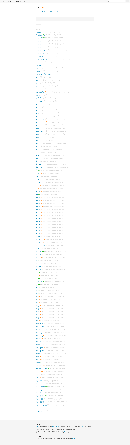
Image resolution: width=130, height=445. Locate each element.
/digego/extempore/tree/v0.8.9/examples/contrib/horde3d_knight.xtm (55, 251)
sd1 (37, 278)
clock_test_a (38, 95)
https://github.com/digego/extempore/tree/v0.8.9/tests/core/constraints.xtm (57, 11)
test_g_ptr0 (38, 338)
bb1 (37, 77)
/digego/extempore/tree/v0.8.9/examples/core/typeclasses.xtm (52, 149)
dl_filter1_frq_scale (40, 119)
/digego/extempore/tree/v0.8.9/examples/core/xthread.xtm (52, 191)
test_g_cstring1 (39, 336)
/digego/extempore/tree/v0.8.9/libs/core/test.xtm (50, 381)
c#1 (37, 82)
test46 (37, 317)
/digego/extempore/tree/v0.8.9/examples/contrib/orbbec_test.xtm (51, 293)
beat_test (38, 80)
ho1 (37, 176)
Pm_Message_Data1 (40, 58)
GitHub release (65, 431)
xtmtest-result (39, 392)
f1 (36, 152)
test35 (37, 306)
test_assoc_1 (39, 324)
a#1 (37, 61)
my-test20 (38, 227)
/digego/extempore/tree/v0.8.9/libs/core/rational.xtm (62, 59)
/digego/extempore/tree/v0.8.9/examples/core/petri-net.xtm (49, 260)
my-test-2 (38, 208)
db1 (37, 106)
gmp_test (38, 169)
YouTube (83, 426)
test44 (37, 314)
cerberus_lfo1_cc (39, 91)
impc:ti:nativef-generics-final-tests (43, 181)
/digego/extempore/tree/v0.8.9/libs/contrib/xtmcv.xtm (52, 100)
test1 (37, 299)
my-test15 (38, 220)
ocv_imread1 (39, 241)
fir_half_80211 (39, 155)
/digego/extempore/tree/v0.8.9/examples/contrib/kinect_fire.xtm (55, 65)
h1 (36, 170)
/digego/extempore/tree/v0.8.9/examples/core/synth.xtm (50, 290)
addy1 (37, 68)
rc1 (36, 271)
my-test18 (38, 224)
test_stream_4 (39, 345)
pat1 (37, 263)
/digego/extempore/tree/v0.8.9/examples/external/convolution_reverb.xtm (54, 143)
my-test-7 (38, 214)
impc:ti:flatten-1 (39, 179)
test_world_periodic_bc (41, 351)
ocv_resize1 (38, 248)
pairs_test (38, 261)
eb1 (37, 146)
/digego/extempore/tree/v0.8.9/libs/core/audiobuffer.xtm (63, 73)
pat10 (37, 264)
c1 (36, 83)
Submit (127, 1)
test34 (37, 303)
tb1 (36, 287)
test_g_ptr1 (38, 339)
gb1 (37, 163)
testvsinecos (38, 363)
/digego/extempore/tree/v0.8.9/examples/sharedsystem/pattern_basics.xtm (52, 170)
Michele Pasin (49, 440)
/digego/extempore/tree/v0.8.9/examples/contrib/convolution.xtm (51, 294)
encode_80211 (39, 148)
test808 (37, 318)
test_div (37, 327)
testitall (37, 356)
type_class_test (39, 365)
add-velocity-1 (39, 67)
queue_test (38, 269)
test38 (37, 311)
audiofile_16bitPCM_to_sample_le (43, 74)
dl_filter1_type (39, 125)
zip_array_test (39, 410)
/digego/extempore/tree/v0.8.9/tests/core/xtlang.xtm (56, 35)
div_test (37, 107)
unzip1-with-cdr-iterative (41, 368)
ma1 (37, 190)
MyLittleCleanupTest (40, 35)
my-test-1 (38, 197)
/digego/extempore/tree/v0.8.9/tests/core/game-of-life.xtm (55, 323)
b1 (36, 76)
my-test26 (38, 230)
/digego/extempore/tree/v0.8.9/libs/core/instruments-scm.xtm (54, 37)
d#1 (37, 103)
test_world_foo (39, 348)
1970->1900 (38, 34)
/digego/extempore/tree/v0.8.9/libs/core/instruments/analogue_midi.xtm (53, 185)
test (37, 288)
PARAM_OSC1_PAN (40, 49)
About (27, 1)
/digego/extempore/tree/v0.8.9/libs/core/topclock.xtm (52, 32)
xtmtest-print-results (40, 386)
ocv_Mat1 (38, 236)
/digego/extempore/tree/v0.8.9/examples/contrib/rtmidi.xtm (49, 291)
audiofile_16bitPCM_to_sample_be (43, 73)
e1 (36, 145)
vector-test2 (38, 369)
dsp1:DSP (38, 140)
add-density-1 (39, 65)
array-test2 (38, 70)
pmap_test (38, 266)
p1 (36, 260)
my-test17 (38, 223)
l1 (36, 184)
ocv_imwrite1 (39, 244)
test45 (37, 315)
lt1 (36, 187)
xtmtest (37, 380)
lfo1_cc (37, 185)
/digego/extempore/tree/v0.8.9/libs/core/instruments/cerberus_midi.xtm (57, 91)
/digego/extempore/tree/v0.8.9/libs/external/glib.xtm (53, 282)
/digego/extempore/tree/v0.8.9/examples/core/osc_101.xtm (51, 68)
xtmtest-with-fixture (40, 404)
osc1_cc (38, 257)
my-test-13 (38, 205)
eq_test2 (38, 149)
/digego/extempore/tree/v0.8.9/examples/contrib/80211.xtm (54, 94)
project (39, 440)
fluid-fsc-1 (38, 158)
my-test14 (38, 218)
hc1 (37, 172)
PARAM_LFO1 (39, 37)
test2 (37, 300)
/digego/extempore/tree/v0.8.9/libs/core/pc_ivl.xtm (49, 61)
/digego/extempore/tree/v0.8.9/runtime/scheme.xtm (51, 157)
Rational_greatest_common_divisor (44, 59)
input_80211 (38, 182)
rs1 (36, 272)
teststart (38, 362)
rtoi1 (37, 273)
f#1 (36, 151)
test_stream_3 (39, 344)
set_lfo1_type (39, 281)
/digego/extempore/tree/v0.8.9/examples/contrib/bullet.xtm (53, 254)
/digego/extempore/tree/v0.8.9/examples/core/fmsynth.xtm (49, 184)
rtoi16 (37, 275)
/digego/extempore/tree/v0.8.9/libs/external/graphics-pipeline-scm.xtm (56, 408)
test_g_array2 (39, 332)
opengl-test (38, 250)
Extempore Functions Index (6, 1)
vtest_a (37, 375)
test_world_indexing (40, 350)
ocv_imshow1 (39, 242)
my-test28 (38, 233)
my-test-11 (38, 202)
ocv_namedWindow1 (40, 245)
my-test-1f (38, 206)
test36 (37, 308)
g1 (36, 161)
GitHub (37, 434)
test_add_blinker (39, 323)
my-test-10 (38, 200)
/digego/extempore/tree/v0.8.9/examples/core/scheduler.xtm (52, 80)
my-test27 (38, 232)
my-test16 (38, 221)
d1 (36, 104)
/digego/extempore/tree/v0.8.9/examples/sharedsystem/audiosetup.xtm (56, 38)
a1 (36, 62)
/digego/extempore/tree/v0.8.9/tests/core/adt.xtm (52, 324)
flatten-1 (38, 157)
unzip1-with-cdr (39, 366)
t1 (36, 284)
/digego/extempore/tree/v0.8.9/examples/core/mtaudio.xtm (52, 140)
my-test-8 (38, 215)
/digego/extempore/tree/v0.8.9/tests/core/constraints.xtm (51, 320)
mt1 (37, 194)
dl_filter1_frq (39, 116)
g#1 (37, 160)
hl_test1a (38, 173)
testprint (38, 357)
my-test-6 (38, 212)
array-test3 (38, 71)
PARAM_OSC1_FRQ (40, 44)
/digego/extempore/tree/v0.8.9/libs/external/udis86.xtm (49, 302)
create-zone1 (39, 100)
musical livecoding (55, 426)
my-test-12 (38, 203)
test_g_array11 (39, 330)
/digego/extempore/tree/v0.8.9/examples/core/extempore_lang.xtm (56, 166)
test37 (37, 309)
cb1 (37, 86)
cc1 (36, 89)
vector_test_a (39, 372)
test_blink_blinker (40, 326)
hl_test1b (38, 175)
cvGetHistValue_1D (40, 101)
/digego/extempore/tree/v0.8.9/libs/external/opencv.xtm (56, 101)
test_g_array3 (39, 333)
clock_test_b (39, 97)
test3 (37, 302)
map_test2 (38, 193)
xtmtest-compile (39, 383)
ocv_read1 (38, 246)
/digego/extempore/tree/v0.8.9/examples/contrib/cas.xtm (49, 154)
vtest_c (37, 378)
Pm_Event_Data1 (40, 56)
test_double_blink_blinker (42, 329)
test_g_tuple (38, 341)
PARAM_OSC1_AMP (40, 40)
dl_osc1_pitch (39, 134)
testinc (37, 354)
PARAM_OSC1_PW (40, 52)
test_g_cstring (39, 335)
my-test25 (38, 229)
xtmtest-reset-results (40, 389)
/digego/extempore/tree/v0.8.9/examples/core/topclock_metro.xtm (51, 288)
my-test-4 (38, 211)
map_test (38, 191)
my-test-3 (38, 209)
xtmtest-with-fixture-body (41, 405)
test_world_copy (39, 347)
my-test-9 (38, 217)
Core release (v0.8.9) (16, 1)
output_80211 (39, 258)
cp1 (37, 98)
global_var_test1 (39, 166)
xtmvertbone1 (39, 408)
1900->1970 (38, 32)
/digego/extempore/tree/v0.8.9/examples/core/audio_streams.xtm (55, 342)
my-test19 (38, 226)
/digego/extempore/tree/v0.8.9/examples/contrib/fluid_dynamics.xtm (55, 249)
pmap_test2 (38, 267)
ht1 (36, 178)
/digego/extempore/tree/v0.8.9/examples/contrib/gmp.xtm (52, 169)
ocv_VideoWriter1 (40, 239)
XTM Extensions (22, 1)
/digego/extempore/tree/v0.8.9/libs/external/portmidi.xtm (55, 56)
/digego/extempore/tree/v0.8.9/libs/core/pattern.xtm (49, 263)
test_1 (37, 320)
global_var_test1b (40, 167)
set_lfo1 (38, 279)
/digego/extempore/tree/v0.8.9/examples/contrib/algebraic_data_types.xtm (54, 112)
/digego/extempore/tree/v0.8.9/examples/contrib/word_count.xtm (52, 356)
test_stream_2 (39, 342)
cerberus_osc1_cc (40, 92)
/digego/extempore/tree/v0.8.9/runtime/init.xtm (53, 366)
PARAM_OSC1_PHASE (41, 50)
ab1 (37, 64)
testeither (38, 353)
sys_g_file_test (39, 282)
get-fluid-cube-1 (39, 164)
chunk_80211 (39, 94)
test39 (37, 312)
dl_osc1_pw (38, 137)
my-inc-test (38, 196)
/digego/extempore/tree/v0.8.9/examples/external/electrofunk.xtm (52, 318)
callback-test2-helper (40, 85)
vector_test (38, 371)
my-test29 (38, 235)
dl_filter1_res (39, 122)
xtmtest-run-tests (39, 398)
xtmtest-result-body (40, 395)
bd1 (37, 79)
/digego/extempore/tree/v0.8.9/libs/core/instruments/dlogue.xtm (55, 116)
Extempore (38, 426)
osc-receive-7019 (39, 256)
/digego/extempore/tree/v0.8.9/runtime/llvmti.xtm (53, 179)
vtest (37, 374)
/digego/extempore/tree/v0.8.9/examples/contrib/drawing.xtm (50, 299)
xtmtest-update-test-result (41, 401)
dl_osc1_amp (39, 128)
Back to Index (38, 24)
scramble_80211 (39, 276)
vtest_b (37, 377)
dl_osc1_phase (39, 131)
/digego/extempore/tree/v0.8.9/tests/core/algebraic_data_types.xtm (53, 107)
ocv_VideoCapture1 (40, 238)
